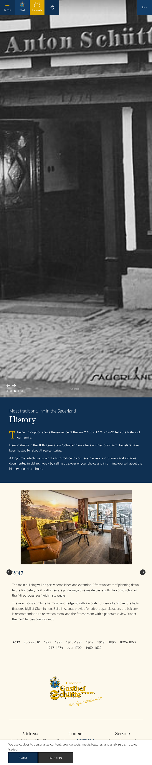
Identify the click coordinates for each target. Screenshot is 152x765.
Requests (37, 10)
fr (144, 35)
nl (144, 27)
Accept (23, 757)
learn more (55, 757)
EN (144, 7)
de (144, 19)
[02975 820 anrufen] (51, 7)
